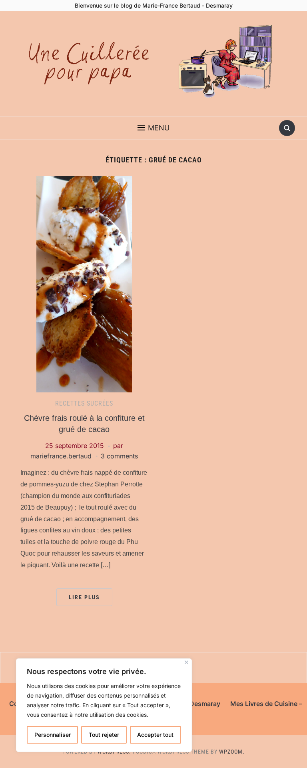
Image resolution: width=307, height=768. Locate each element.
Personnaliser (52, 734)
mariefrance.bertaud (61, 456)
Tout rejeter (104, 734)
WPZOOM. (232, 751)
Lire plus (84, 597)
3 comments (119, 456)
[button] (153, 128)
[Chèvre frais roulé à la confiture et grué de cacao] (84, 284)
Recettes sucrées (84, 403)
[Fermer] (186, 662)
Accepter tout (155, 734)
